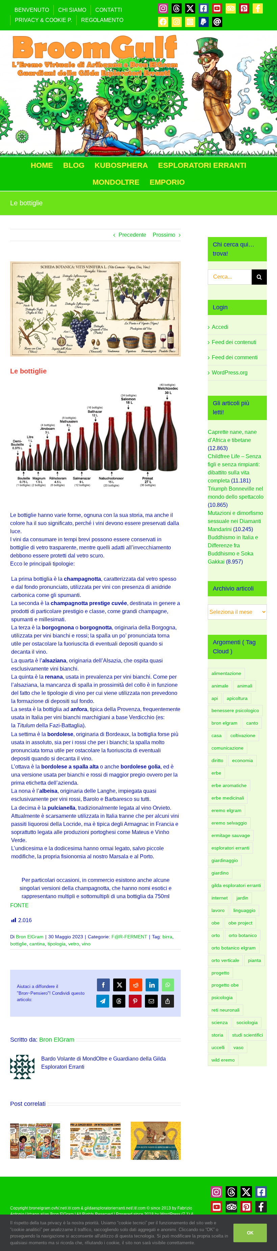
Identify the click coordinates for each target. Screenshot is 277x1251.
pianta (254, 960)
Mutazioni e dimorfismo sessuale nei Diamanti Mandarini (235, 521)
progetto (220, 972)
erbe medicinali (227, 798)
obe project (240, 923)
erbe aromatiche (229, 785)
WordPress (170, 1214)
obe (215, 923)
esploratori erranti (230, 848)
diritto (217, 760)
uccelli (218, 1047)
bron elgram (224, 723)
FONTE (20, 905)
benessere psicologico (235, 710)
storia (217, 1035)
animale (219, 685)
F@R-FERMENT (129, 936)
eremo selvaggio (229, 823)
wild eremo (223, 1060)
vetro (73, 943)
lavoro (218, 910)
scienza (219, 1022)
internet (219, 898)
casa (216, 735)
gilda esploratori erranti (236, 885)
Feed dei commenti (235, 357)
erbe (216, 773)
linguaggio (244, 910)
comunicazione (227, 748)
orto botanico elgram (233, 947)
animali (244, 685)
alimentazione (226, 673)
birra (167, 936)
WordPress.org (230, 372)
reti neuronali (225, 1010)
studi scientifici (247, 1035)
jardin (242, 898)
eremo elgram (226, 810)
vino (86, 943)
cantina (37, 943)
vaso (238, 1047)
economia (242, 760)
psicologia (222, 997)
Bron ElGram (30, 936)
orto (215, 935)
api (214, 698)
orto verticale (225, 960)
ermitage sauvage (230, 835)
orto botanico (243, 935)
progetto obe (225, 985)
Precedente (132, 235)
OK (250, 1232)
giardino (220, 873)
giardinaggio (224, 860)
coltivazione (242, 735)
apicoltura (237, 698)
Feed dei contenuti (234, 342)
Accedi (220, 327)
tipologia (57, 943)
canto (252, 723)
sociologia (247, 1022)
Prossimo (164, 235)
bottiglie (18, 943)
